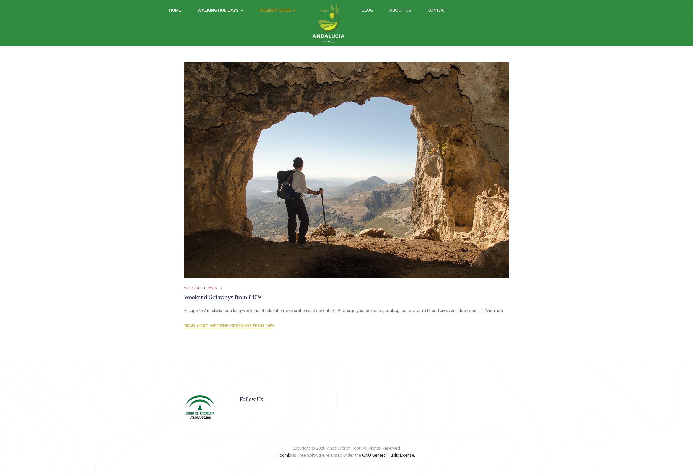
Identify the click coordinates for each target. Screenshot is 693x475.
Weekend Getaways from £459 (222, 297)
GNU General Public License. (388, 455)
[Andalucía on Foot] (328, 23)
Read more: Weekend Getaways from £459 (229, 325)
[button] (220, 10)
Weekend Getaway (201, 288)
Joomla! (285, 455)
